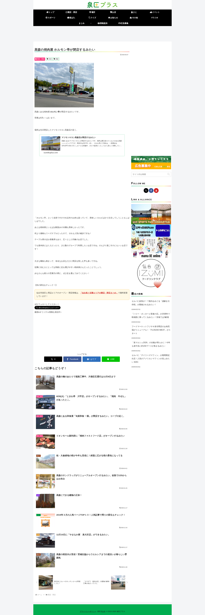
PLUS (103, 611)
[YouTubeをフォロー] (156, 190)
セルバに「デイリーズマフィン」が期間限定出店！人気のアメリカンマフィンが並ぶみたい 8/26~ (151, 358)
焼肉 (50, 59)
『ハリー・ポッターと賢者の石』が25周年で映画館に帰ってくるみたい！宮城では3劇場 (151, 315)
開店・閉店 (40, 59)
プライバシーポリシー (88, 611)
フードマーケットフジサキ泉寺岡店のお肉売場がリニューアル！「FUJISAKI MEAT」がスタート (151, 329)
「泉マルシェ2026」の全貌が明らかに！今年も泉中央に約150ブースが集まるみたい (151, 344)
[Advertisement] (102, 33)
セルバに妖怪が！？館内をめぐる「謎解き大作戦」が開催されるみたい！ (151, 303)
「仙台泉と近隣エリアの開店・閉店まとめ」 (99, 293)
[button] (168, 174)
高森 (57, 59)
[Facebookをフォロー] (151, 190)
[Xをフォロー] (146, 190)
